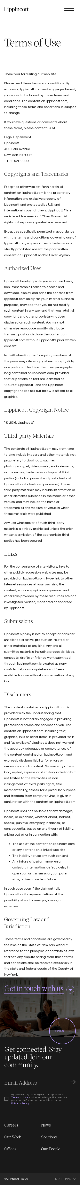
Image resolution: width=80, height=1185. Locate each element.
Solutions (49, 1136)
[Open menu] (69, 10)
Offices (10, 1148)
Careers (11, 1125)
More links (63, 1179)
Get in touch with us (34, 988)
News (46, 1125)
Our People (50, 1148)
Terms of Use (19, 1097)
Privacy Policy (20, 1103)
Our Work (12, 1136)
